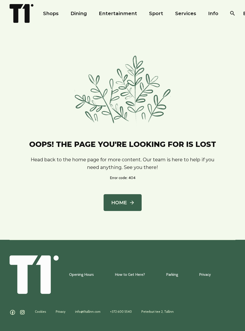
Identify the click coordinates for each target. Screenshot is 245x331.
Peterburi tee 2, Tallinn (157, 311)
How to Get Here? (130, 274)
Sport (156, 13)
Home (119, 202)
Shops (51, 13)
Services (185, 13)
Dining (79, 13)
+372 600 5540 (121, 311)
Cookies (40, 311)
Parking (172, 274)
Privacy (205, 274)
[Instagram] (22, 312)
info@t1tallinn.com (87, 311)
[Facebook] (13, 312)
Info (213, 13)
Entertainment (118, 13)
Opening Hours (81, 274)
